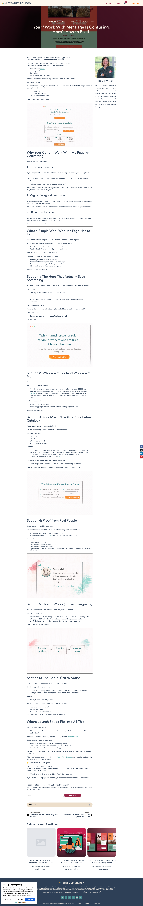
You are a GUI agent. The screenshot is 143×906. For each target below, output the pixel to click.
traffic (61, 456)
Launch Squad (72, 736)
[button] (141, 460)
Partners (87, 903)
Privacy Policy (97, 903)
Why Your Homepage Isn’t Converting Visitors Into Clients (41, 861)
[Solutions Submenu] (112, 3)
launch (50, 535)
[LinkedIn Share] (141, 453)
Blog (118, 3)
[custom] (80, 897)
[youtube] (77, 897)
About (79, 903)
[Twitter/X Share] (141, 450)
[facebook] (62, 897)
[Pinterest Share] (141, 456)
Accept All (30, 899)
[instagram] (69, 897)
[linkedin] (73, 897)
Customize (8, 899)
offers (42, 69)
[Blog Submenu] (121, 3)
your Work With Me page (63, 757)
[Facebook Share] (141, 446)
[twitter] (66, 897)
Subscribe (72, 795)
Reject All (19, 899)
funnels (33, 393)
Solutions (108, 3)
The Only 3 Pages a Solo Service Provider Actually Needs (102, 861)
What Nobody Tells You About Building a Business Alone (71, 861)
